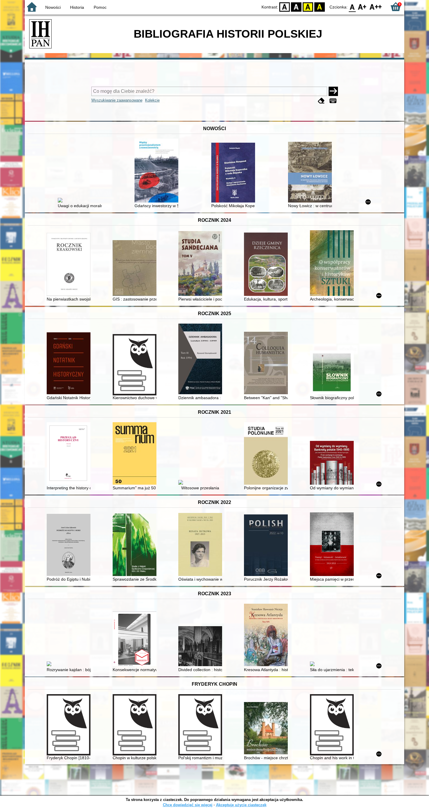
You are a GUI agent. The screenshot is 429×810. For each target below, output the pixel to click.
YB (308, 6)
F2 (376, 6)
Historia (77, 7)
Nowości (53, 7)
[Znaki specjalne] (333, 100)
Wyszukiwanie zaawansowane (116, 100)
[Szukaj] (333, 91)
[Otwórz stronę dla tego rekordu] (81, 201)
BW (296, 6)
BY (319, 6)
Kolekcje (152, 100)
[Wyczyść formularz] (321, 100)
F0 (352, 6)
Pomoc (100, 7)
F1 (362, 6)
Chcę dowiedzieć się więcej (187, 805)
